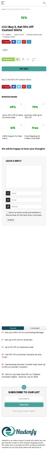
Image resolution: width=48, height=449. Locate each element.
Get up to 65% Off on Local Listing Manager (24, 332)
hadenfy (8, 35)
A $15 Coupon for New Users (12, 137)
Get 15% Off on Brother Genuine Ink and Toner (21, 355)
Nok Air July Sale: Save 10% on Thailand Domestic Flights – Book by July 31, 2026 (21, 375)
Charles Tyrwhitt (9, 37)
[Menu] (3, 3)
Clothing (29, 35)
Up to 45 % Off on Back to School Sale (12, 116)
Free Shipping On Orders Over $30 (32, 137)
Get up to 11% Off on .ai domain (18, 340)
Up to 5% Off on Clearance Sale (19, 347)
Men (40, 35)
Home (4, 9)
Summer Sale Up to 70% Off (33, 116)
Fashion (35, 35)
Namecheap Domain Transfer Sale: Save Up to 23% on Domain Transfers (23, 365)
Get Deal (24, 68)
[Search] (44, 3)
